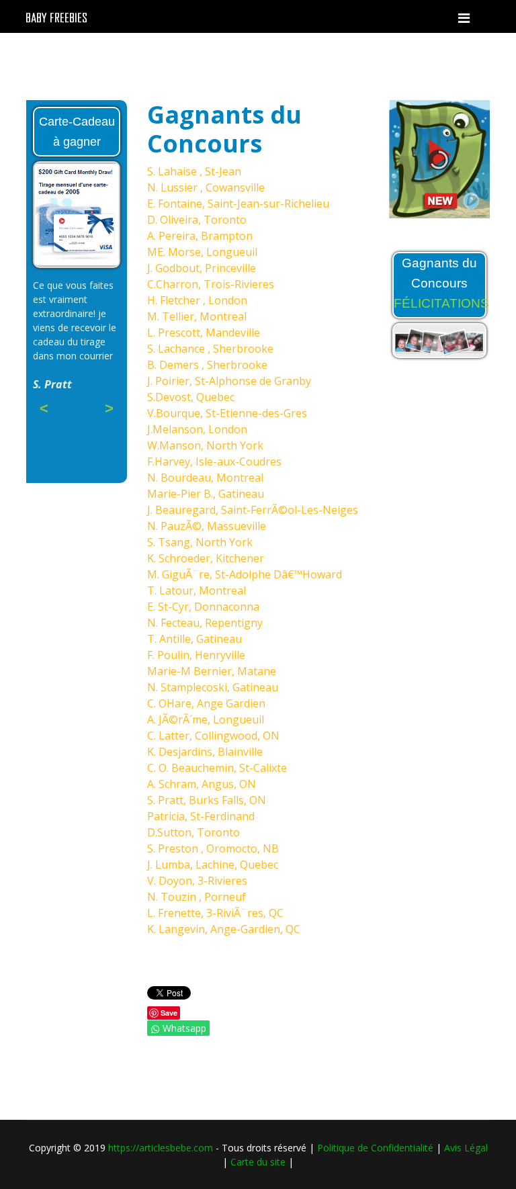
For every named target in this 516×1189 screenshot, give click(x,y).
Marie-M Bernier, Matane (211, 671)
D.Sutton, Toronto (193, 832)
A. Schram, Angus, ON (201, 784)
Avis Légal (466, 1147)
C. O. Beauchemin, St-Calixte (217, 767)
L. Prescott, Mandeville (203, 332)
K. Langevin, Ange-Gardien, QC (223, 929)
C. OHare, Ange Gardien (206, 703)
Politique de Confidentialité (375, 1147)
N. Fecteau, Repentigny (205, 622)
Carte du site (258, 1161)
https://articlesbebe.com (160, 1147)
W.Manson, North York (205, 445)
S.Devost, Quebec (190, 397)
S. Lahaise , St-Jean (194, 171)
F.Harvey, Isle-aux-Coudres (214, 461)
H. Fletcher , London (197, 300)
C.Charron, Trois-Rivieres (210, 284)
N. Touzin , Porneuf (196, 896)
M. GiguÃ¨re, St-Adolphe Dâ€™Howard (244, 574)
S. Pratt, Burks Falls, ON (206, 800)
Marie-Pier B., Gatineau (205, 493)
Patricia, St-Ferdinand (201, 816)
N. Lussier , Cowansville (206, 187)
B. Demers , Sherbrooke (207, 364)
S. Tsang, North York (200, 542)
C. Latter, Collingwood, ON (213, 735)
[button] (402, 159)
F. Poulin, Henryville (196, 655)
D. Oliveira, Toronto (197, 219)
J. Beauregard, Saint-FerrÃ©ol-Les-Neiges (252, 509)
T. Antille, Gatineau (194, 638)
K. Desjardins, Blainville (205, 751)
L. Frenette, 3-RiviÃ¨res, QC (215, 913)
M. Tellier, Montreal (197, 316)
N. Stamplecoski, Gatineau (212, 687)
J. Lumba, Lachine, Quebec (212, 864)
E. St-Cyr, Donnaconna (203, 606)
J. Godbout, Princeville (201, 268)
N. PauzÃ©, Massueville (206, 526)
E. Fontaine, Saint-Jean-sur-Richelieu (238, 203)
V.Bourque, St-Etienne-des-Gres (227, 413)
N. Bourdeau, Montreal (205, 477)
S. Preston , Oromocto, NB (213, 848)
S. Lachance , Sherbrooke (210, 348)
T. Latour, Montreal (196, 590)
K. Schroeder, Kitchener (205, 558)
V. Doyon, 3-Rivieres (197, 880)
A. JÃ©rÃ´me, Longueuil (205, 719)
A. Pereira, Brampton (200, 235)
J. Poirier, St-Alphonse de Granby (229, 380)
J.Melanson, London (197, 429)
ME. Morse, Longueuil (202, 252)
